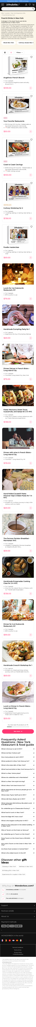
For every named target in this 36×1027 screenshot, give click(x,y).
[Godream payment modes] (18, 930)
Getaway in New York (9, 866)
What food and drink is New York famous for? (17, 769)
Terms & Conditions (17, 947)
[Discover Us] (18, 926)
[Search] (33, 9)
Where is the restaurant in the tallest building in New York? (16, 825)
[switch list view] (11, 52)
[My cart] (33, 4)
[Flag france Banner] (1, 940)
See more (17, 731)
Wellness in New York (26, 866)
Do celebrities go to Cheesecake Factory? (15, 808)
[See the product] (30, 88)
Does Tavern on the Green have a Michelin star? (15, 838)
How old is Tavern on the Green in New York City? (16, 844)
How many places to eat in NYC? (12, 757)
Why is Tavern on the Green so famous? (15, 830)
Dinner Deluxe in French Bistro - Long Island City (16, 369)
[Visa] (3, 926)
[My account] (26, 4)
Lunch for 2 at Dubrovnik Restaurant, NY (13, 289)
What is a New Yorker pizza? (11, 773)
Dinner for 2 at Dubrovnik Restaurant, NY (13, 625)
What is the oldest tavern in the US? (13, 853)
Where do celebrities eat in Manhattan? (14, 777)
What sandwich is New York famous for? (15, 761)
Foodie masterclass (11, 247)
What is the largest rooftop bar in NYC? (14, 820)
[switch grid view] (5, 52)
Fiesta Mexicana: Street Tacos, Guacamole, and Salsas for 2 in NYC (17, 411)
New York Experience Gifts (18, 13)
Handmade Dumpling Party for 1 (16, 329)
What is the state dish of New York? (13, 765)
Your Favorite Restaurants (13, 121)
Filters (19, 52)
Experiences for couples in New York (13, 874)
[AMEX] (12, 926)
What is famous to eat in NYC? (11, 749)
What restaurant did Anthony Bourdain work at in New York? (16, 803)
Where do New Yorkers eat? (10, 753)
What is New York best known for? (13, 785)
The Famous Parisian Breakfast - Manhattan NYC (16, 539)
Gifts (2, 13)
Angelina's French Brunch (13, 78)
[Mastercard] (8, 926)
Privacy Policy (18, 952)
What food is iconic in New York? (12, 812)
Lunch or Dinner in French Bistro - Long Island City (17, 707)
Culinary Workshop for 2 (13, 208)
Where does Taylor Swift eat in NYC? (13, 795)
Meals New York (8, 42)
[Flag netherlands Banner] (12, 940)
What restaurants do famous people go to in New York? (16, 790)
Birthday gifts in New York (10, 870)
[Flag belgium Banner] (5, 940)
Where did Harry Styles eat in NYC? (13, 799)
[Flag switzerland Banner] (9, 940)
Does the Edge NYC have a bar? (12, 816)
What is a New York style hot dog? (13, 781)
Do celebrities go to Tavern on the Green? (15, 834)
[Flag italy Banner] (20, 940)
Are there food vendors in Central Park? (14, 849)
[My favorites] (30, 4)
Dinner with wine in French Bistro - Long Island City (17, 453)
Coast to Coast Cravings (13, 165)
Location (7, 13)
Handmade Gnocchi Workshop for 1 (17, 665)
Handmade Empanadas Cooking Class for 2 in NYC (16, 582)
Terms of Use (17, 950)
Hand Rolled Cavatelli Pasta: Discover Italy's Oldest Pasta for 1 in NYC (17, 496)
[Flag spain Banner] (16, 940)
